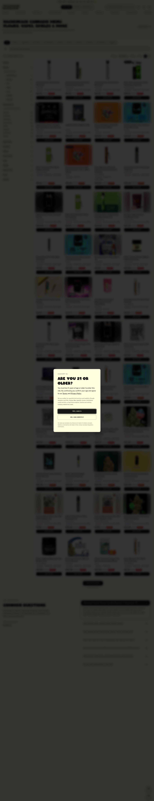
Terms (65, 394)
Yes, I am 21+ (77, 411)
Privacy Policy (76, 394)
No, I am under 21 (77, 417)
